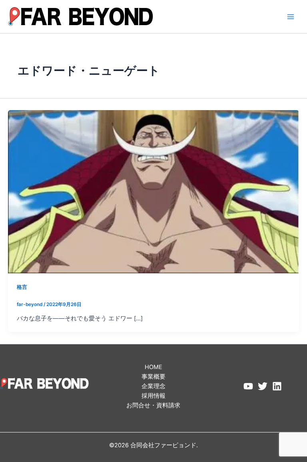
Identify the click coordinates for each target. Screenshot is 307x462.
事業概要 (153, 376)
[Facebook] (248, 386)
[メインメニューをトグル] (290, 16)
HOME (153, 367)
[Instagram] (277, 386)
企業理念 (153, 386)
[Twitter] (262, 386)
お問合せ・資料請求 (153, 405)
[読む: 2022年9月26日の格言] (153, 191)
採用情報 (153, 395)
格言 (22, 287)
